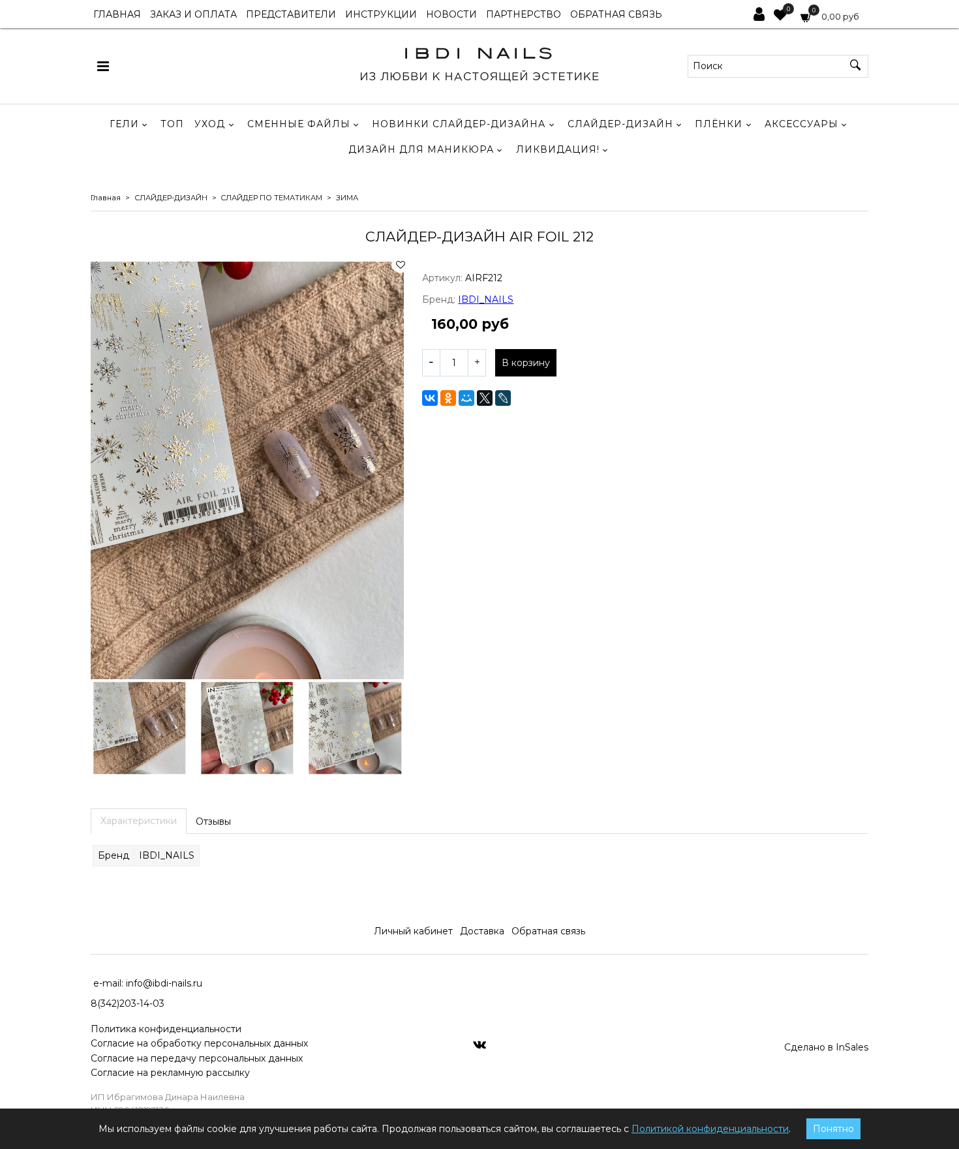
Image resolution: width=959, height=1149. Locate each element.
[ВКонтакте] (430, 398)
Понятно (833, 1129)
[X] (485, 398)
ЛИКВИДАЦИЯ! (558, 149)
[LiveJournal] (503, 398)
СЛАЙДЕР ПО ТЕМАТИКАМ (271, 197)
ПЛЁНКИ (718, 124)
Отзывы (213, 821)
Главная (106, 197)
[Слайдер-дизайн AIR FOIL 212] (247, 470)
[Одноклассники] (448, 398)
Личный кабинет (413, 931)
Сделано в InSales (826, 1047)
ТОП (172, 124)
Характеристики (138, 821)
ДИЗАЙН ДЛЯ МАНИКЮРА (421, 149)
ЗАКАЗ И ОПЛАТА (193, 14)
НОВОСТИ (451, 14)
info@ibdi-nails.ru (164, 983)
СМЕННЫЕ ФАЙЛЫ (298, 124)
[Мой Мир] (466, 398)
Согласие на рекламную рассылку (170, 1073)
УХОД (209, 124)
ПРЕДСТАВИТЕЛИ (291, 14)
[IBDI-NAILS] (479, 63)
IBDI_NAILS (485, 299)
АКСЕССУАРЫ (801, 124)
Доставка (482, 931)
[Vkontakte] (479, 1044)
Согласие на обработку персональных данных (199, 1043)
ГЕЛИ (124, 124)
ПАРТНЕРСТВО (523, 14)
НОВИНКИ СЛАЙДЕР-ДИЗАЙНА (458, 124)
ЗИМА (347, 197)
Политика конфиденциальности (166, 1029)
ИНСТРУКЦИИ (381, 14)
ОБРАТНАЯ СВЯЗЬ (616, 14)
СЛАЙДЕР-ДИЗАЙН (620, 124)
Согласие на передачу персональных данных (197, 1058)
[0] (780, 16)
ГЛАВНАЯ (117, 14)
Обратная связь (548, 931)
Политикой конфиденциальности (710, 1129)
